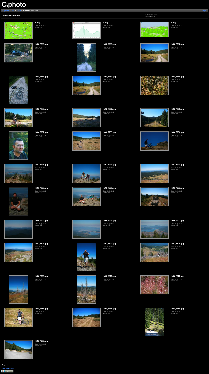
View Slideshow (8, 368)
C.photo (5, 11)
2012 (19, 11)
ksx (13, 11)
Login (204, 10)
